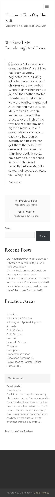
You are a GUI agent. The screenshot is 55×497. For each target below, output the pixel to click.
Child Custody (15, 330)
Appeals (11, 326)
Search (8, 228)
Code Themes (41, 492)
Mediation (12, 346)
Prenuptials (13, 350)
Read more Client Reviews (19, 431)
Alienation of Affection (19, 318)
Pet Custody (14, 365)
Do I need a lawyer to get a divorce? (27, 258)
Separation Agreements (20, 358)
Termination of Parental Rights (24, 362)
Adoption (12, 314)
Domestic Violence (17, 342)
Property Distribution (18, 354)
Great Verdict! (14, 386)
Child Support (14, 334)
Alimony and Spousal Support (24, 322)
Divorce (11, 338)
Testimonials (16, 378)
